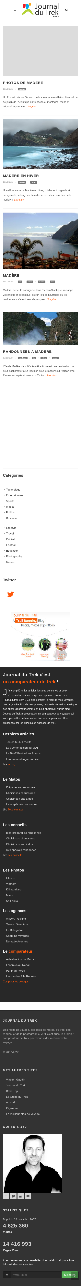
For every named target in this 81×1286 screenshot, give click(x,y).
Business (11, 518)
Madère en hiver (21, 176)
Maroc (10, 895)
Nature (10, 562)
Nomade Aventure (17, 941)
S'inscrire (69, 1274)
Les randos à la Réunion (21, 976)
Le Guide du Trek (17, 1096)
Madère (11, 275)
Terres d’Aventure (17, 924)
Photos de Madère (23, 83)
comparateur (20, 951)
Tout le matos (15, 809)
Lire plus (31, 106)
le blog (11, 764)
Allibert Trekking (16, 918)
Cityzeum (12, 1108)
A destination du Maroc (20, 959)
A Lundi (10, 1102)
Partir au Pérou (15, 970)
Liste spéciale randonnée (21, 804)
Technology (13, 489)
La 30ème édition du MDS (22, 747)
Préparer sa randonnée (20, 787)
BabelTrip (12, 1091)
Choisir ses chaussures (20, 792)
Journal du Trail (15, 1085)
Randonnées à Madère (27, 352)
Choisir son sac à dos (19, 798)
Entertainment (15, 495)
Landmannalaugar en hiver (23, 759)
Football (11, 544)
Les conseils (15, 855)
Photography (14, 556)
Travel (10, 533)
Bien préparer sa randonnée (23, 832)
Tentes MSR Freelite (18, 741)
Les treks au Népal (17, 964)
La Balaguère (14, 930)
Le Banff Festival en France (23, 753)
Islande (10, 878)
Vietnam (11, 883)
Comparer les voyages (16, 981)
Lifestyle (11, 527)
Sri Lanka (12, 900)
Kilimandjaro (13, 889)
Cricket (10, 539)
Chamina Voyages (17, 935)
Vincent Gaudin (15, 1079)
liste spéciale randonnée (21, 849)
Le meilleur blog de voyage (23, 1113)
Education (12, 550)
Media (10, 506)
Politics (10, 512)
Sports (10, 501)
